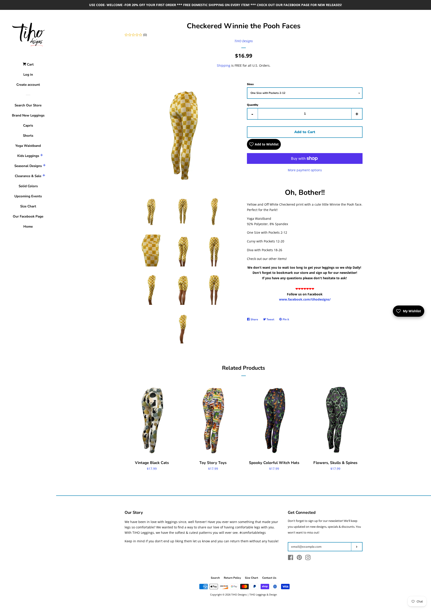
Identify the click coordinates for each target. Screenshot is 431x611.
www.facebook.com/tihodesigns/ (305, 299)
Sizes (250, 84)
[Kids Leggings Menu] (41, 155)
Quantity (252, 105)
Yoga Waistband (28, 145)
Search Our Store (28, 105)
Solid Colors (28, 186)
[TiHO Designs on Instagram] (308, 558)
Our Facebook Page (28, 216)
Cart (30, 64)
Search (215, 578)
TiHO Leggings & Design (263, 594)
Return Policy (232, 578)
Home (28, 226)
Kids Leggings (28, 156)
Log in (28, 74)
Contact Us (269, 578)
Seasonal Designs (28, 166)
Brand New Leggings (28, 115)
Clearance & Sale (28, 176)
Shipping (223, 65)
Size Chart (28, 206)
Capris (28, 125)
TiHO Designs (243, 41)
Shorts (28, 135)
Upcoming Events (28, 196)
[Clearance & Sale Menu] (43, 176)
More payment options (305, 170)
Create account (28, 84)
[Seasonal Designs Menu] (44, 166)
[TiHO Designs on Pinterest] (299, 558)
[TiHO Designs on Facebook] (290, 558)
